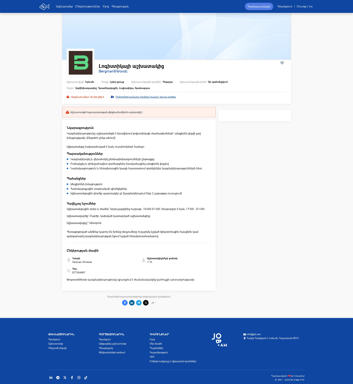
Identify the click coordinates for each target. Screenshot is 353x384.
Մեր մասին (156, 343)
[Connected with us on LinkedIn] (51, 377)
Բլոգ (106, 6)
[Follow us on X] (64, 377)
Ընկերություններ (87, 6)
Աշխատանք (64, 6)
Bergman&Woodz (113, 71)
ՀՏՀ (152, 356)
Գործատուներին (259, 6)
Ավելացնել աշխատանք (112, 343)
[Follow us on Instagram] (78, 377)
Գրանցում (284, 6)
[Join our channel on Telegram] (57, 377)
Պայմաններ (156, 347)
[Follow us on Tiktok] (85, 377)
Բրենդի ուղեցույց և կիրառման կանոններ (173, 361)
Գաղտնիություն (159, 352)
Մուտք (301, 6)
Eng (310, 6)
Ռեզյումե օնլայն (57, 347)
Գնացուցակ (120, 6)
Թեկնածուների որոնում (112, 352)
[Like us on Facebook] (71, 377)
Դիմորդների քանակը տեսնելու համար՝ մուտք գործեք (145, 96)
